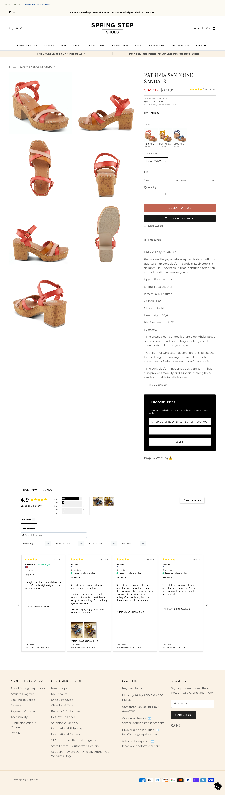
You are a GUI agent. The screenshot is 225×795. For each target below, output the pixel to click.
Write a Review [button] (193, 500)
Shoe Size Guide (62, 700)
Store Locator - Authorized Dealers (75, 746)
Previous (18, 603)
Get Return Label (63, 717)
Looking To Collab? (24, 700)
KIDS (76, 45)
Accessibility (19, 717)
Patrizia (153, 113)
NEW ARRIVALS (27, 45)
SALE (138, 45)
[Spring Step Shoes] (112, 28)
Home (12, 67)
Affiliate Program (22, 694)
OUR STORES (156, 45)
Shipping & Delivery (64, 723)
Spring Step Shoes (29, 779)
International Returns (66, 734)
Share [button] (31, 644)
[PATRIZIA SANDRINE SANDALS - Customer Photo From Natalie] (98, 501)
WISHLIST (201, 45)
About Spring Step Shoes (28, 688)
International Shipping (66, 728)
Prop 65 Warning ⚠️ (158, 458)
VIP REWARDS (180, 45)
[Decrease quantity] (147, 194)
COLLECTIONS (95, 45)
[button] (42, 647)
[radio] (151, 138)
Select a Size (150, 153)
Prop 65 (16, 733)
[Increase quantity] (165, 194)
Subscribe (183, 714)
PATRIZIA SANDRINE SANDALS (37, 67)
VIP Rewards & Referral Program (73, 740)
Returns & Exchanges (66, 711)
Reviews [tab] (26, 519)
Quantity (150, 187)
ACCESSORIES (120, 45)
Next (206, 603)
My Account (59, 694)
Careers (16, 705)
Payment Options (23, 711)
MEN (64, 45)
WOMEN (49, 45)
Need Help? (59, 688)
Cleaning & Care (62, 705)
